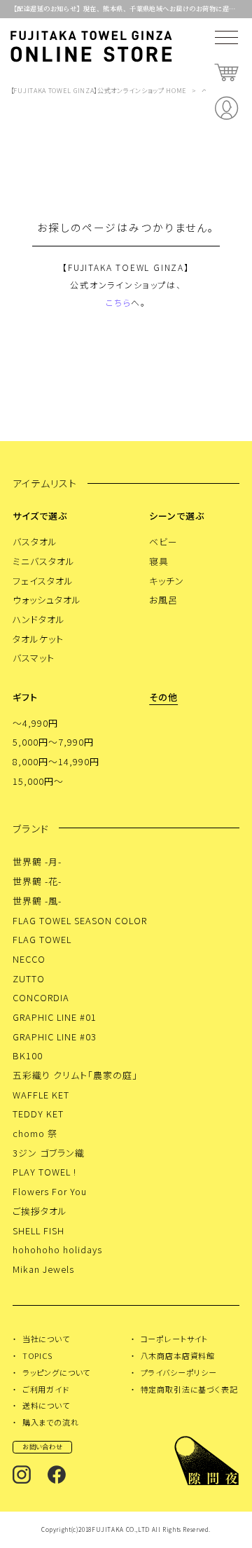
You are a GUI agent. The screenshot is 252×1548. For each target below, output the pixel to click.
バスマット (34, 657)
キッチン (166, 580)
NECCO (29, 958)
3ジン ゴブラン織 (49, 1152)
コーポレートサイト (174, 1338)
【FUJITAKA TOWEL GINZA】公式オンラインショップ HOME (98, 90)
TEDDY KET (38, 1113)
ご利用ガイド (45, 1389)
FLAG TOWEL (42, 939)
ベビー (163, 541)
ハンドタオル (39, 619)
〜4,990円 (35, 723)
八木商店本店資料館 (178, 1355)
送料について (46, 1405)
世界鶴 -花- (37, 881)
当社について (46, 1338)
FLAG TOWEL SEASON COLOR (79, 920)
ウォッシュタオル (47, 599)
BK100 (28, 1055)
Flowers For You (50, 1191)
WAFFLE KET (41, 1094)
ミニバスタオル (44, 561)
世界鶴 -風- (37, 900)
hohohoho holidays (57, 1249)
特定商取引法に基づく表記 (189, 1389)
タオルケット (38, 639)
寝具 (159, 561)
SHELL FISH (38, 1230)
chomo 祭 (35, 1133)
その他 (163, 697)
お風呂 (163, 599)
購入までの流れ (50, 1422)
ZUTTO (29, 978)
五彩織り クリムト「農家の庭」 (75, 1075)
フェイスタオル (43, 580)
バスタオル (35, 541)
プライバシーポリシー (179, 1372)
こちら (118, 302)
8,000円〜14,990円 (56, 761)
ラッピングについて (56, 1372)
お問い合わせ (43, 1446)
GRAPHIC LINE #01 (55, 1017)
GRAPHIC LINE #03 (55, 1036)
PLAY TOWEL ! (44, 1171)
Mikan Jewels (43, 1269)
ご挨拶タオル (40, 1211)
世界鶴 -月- (37, 861)
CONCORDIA (41, 997)
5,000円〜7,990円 (53, 741)
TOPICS (37, 1355)
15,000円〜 (38, 781)
